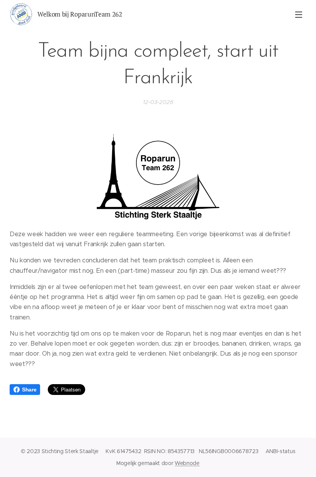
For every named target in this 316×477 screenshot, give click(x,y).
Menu (298, 14)
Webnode (187, 463)
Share (29, 389)
